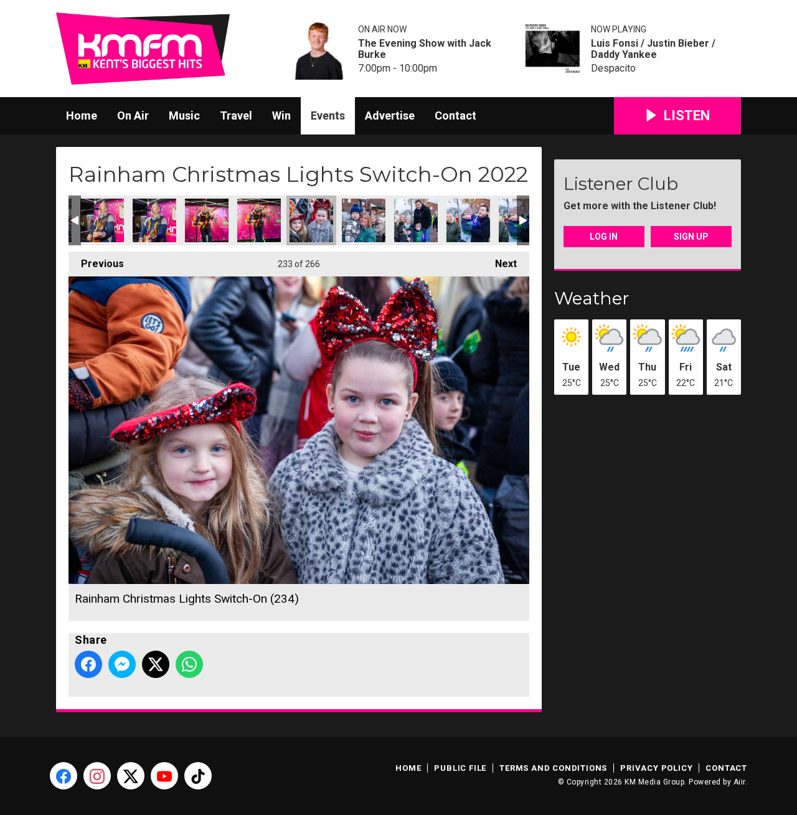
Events (328, 115)
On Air (133, 115)
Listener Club (621, 183)
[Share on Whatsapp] (189, 664)
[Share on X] (155, 664)
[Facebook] (63, 775)
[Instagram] (97, 775)
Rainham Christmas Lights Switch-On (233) (259, 220)
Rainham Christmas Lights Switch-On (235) (363, 220)
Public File (460, 768)
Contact (455, 115)
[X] (130, 775)
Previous (96, 264)
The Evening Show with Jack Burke (424, 49)
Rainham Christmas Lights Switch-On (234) (311, 220)
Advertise (390, 115)
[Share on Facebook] (88, 664)
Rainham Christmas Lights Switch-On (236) (416, 220)
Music (184, 115)
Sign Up (691, 237)
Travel (236, 115)
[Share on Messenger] (122, 664)
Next (500, 264)
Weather (592, 298)
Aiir (739, 782)
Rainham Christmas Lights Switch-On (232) (207, 220)
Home (81, 115)
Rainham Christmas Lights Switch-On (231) (154, 220)
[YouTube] (164, 775)
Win (281, 115)
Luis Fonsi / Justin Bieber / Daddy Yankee (653, 49)
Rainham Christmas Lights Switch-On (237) (468, 220)
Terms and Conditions (553, 768)
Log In (604, 237)
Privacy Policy (656, 768)
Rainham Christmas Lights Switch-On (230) (102, 220)
